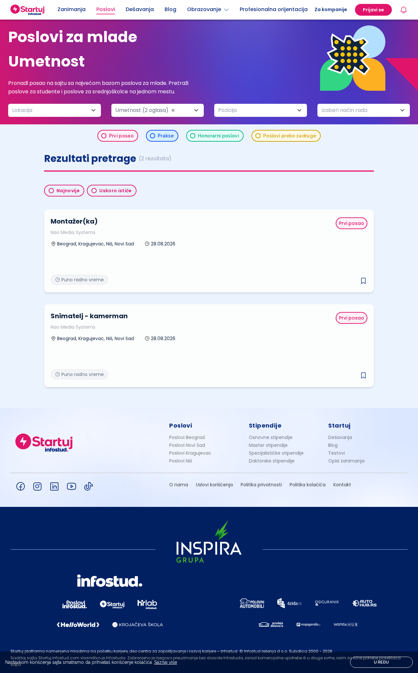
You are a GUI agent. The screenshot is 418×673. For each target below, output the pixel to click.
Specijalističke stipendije (276, 453)
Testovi (336, 453)
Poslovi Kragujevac (190, 453)
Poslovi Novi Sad (187, 445)
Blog (333, 445)
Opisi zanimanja (346, 461)
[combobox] (54, 110)
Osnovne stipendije (271, 437)
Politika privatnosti (261, 484)
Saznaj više (165, 662)
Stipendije (265, 425)
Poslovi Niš (180, 461)
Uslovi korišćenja (214, 484)
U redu (381, 662)
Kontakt (342, 484)
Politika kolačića (308, 484)
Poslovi (180, 425)
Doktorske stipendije (272, 461)
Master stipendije (268, 445)
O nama (178, 484)
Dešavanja (340, 437)
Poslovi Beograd (187, 437)
